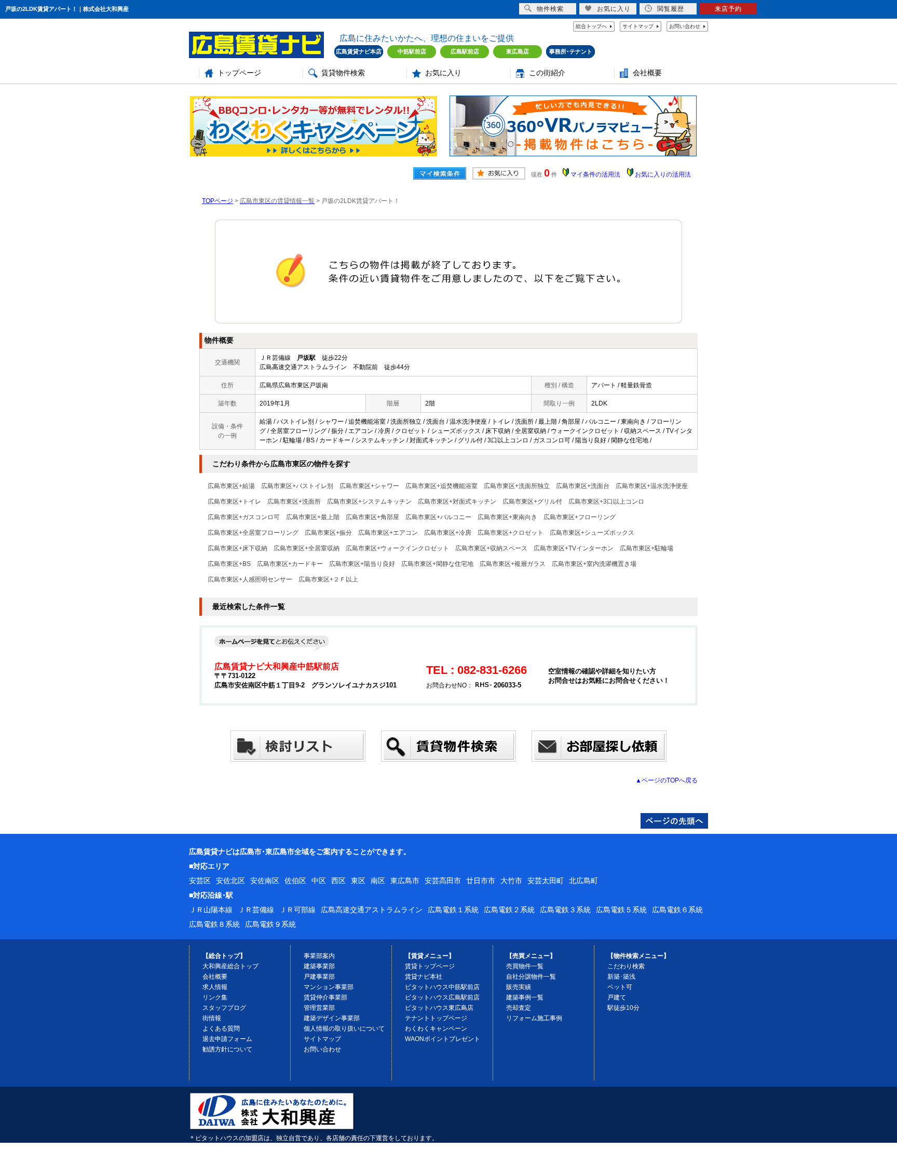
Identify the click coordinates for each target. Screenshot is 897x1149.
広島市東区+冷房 (447, 532)
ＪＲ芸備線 (256, 909)
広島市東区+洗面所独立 (517, 486)
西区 (338, 880)
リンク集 (214, 997)
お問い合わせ (684, 26)
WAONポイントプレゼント (442, 1039)
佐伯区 (295, 880)
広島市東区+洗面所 (294, 501)
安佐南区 (264, 880)
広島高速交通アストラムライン (372, 909)
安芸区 (200, 880)
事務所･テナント (570, 51)
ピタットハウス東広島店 (439, 1007)
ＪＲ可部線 (297, 909)
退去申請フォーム (227, 1039)
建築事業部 (319, 966)
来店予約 (728, 8)
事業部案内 (319, 955)
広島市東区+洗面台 (582, 486)
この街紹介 (547, 73)
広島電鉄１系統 (453, 909)
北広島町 (583, 880)
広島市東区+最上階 (312, 517)
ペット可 (619, 987)
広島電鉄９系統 (270, 924)
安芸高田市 (443, 880)
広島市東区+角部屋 (372, 517)
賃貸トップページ (430, 966)
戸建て (616, 997)
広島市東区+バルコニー (438, 517)
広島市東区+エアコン (388, 532)
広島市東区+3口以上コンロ (606, 501)
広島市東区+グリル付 (532, 501)
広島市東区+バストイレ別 (297, 486)
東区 (358, 880)
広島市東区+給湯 (231, 486)
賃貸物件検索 (343, 73)
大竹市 (511, 880)
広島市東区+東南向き (507, 517)
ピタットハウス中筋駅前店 (442, 987)
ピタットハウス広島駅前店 (442, 997)
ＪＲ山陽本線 (211, 909)
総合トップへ (591, 26)
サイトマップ (638, 26)
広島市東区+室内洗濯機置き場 (594, 563)
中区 (318, 880)
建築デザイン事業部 (332, 1018)
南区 (378, 880)
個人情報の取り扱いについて (344, 1028)
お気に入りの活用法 (663, 174)
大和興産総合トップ (230, 966)
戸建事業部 (319, 976)
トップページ (239, 73)
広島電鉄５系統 (621, 909)
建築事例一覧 (524, 997)
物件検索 (550, 8)
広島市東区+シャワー (369, 486)
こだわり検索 (626, 966)
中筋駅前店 (412, 51)
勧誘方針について (227, 1049)
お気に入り (443, 73)
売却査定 (518, 1007)
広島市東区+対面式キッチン (457, 501)
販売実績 (518, 987)
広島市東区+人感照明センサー (250, 579)
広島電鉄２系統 (509, 909)
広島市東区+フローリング (579, 517)
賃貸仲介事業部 (325, 997)
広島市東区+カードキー (290, 563)
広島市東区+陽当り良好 (362, 563)
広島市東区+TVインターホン (574, 548)
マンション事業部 (329, 987)
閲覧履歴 (670, 8)
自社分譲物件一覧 (531, 976)
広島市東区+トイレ (234, 501)
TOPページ (217, 201)
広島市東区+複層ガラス (513, 563)
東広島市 (404, 880)
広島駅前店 (465, 51)
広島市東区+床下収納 (237, 548)
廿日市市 (480, 880)
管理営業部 (319, 1007)
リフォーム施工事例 (534, 1018)
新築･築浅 (621, 976)
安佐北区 (230, 880)
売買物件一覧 (524, 966)
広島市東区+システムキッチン (369, 501)
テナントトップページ (436, 1018)
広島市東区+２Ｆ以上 (328, 579)
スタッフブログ (224, 1007)
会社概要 (647, 73)
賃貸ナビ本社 (423, 976)
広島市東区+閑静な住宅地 (437, 563)
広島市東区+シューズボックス (592, 532)
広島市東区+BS (229, 563)
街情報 (211, 1018)
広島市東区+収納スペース (491, 548)
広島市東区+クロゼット (510, 532)
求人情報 (214, 987)
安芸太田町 (545, 880)
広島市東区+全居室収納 (306, 548)
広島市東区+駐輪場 (646, 548)
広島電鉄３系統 (565, 909)
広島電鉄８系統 (214, 924)
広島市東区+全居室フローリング (253, 532)
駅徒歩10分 (623, 1007)
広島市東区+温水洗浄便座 (652, 486)
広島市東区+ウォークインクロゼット (397, 548)
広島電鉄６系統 (677, 909)
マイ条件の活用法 (595, 174)
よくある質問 (221, 1028)
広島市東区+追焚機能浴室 (441, 486)
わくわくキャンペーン (436, 1028)
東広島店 (517, 51)
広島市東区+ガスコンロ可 (244, 517)
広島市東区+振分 (328, 532)
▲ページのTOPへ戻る (666, 780)
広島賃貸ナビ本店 (359, 51)
